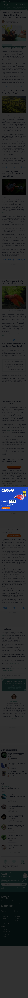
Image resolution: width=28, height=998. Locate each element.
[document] (14, 499)
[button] (26, 489)
